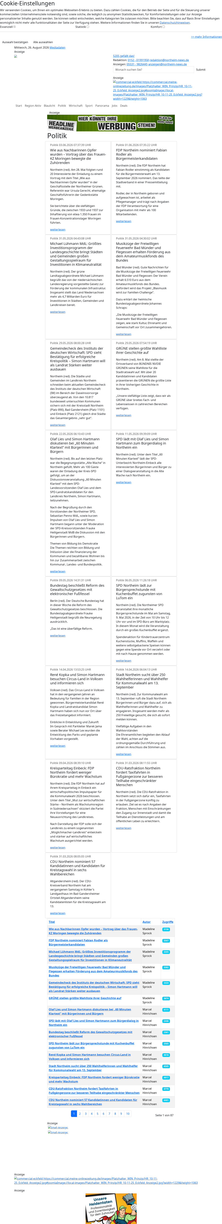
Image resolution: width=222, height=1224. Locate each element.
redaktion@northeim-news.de (169, 60)
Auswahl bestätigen (15, 42)
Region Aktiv (33, 106)
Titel (52, 922)
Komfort (156, 27)
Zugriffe (167, 922)
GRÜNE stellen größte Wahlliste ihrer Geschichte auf (85, 998)
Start (19, 106)
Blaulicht (49, 106)
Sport (89, 106)
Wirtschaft (76, 106)
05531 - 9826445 (137, 64)
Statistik (80, 27)
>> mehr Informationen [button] (206, 37)
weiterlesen (57, 229)
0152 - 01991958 (138, 60)
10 (127, 1114)
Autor (147, 922)
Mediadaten (57, 47)
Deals (123, 106)
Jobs (114, 106)
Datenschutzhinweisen (175, 23)
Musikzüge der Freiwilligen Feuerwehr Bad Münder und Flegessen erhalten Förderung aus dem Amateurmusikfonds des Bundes (93, 971)
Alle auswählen (43, 42)
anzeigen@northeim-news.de (167, 64)
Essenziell (6, 27)
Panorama (102, 106)
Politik (62, 106)
